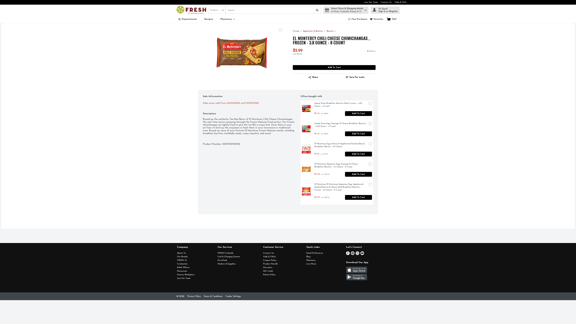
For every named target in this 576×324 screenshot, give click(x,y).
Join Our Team (371, 2)
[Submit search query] (317, 10)
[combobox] (217, 10)
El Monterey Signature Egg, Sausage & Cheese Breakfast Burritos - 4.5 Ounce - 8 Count (336, 165)
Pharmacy (311, 260)
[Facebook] (348, 254)
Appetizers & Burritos (313, 31)
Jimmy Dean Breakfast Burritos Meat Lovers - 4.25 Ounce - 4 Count (338, 104)
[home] (191, 10)
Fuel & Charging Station (229, 257)
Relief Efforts (183, 267)
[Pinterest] (352, 254)
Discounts (267, 267)
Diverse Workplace (185, 275)
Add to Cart (334, 67)
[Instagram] (357, 254)
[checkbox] (280, 30)
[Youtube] (362, 254)
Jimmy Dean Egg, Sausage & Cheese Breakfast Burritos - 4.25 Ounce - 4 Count (340, 125)
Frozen (296, 31)
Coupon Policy (269, 260)
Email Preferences (314, 253)
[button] (365, 9)
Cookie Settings (233, 296)
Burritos (330, 31)
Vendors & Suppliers (227, 264)
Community (182, 264)
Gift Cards (268, 271)
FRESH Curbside (225, 253)
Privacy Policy (194, 296)
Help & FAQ (400, 2)
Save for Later (357, 77)
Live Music (311, 264)
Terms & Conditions (213, 296)
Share (315, 77)
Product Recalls (270, 264)
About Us (181, 253)
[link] (358, 19)
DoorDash (222, 260)
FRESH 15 (182, 260)
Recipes (208, 19)
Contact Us (386, 2)
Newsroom (182, 271)
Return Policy (269, 275)
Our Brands (182, 257)
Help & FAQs (269, 257)
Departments (189, 19)
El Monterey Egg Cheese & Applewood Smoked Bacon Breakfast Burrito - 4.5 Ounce (340, 145)
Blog (308, 257)
